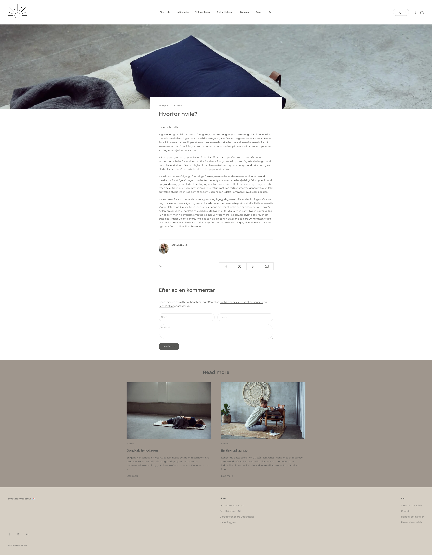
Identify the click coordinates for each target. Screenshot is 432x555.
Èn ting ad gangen (235, 450)
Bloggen (244, 12)
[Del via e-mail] (266, 266)
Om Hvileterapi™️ (230, 511)
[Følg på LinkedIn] (27, 534)
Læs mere (132, 475)
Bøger (258, 12)
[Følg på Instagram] (18, 534)
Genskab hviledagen (142, 450)
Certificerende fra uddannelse (237, 516)
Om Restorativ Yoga (232, 505)
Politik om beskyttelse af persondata (241, 302)
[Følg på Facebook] (9, 534)
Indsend (169, 346)
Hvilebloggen (228, 522)
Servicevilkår (166, 305)
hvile (179, 105)
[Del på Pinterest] (253, 266)
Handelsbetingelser (412, 516)
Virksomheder (202, 12)
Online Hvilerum (225, 12)
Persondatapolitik (411, 522)
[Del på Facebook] (226, 266)
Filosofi (130, 443)
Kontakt (406, 511)
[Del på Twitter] (239, 266)
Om (270, 12)
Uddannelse (183, 12)
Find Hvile (165, 12)
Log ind (401, 12)
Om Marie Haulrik (411, 505)
